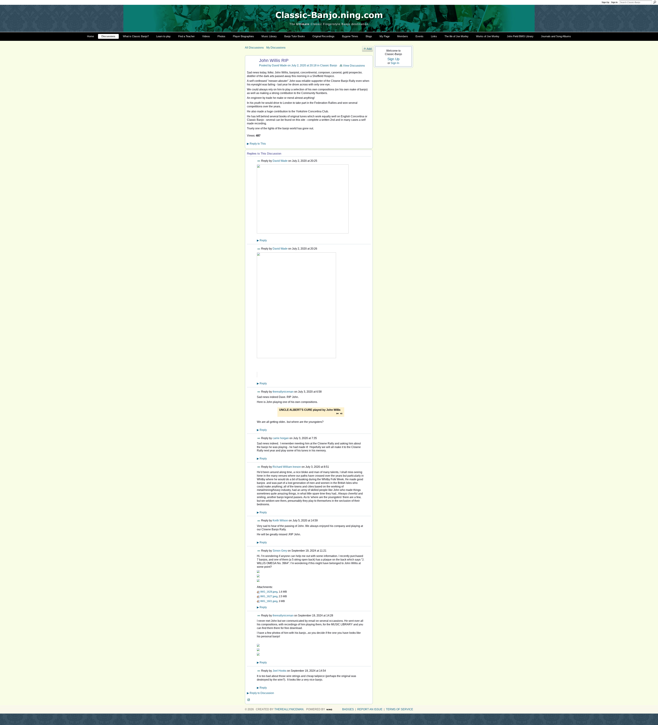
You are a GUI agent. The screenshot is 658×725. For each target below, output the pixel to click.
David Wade (279, 65)
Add (369, 48)
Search (654, 2)
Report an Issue (369, 709)
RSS (248, 700)
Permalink (258, 161)
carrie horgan (281, 438)
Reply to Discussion (260, 693)
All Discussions (254, 47)
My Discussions (275, 47)
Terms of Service (399, 709)
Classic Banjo (328, 65)
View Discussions (354, 65)
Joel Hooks (279, 670)
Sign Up (605, 2)
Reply (262, 240)
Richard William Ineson (287, 466)
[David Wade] (251, 67)
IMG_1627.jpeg (268, 596)
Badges (348, 709)
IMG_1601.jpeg (268, 601)
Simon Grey (280, 550)
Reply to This (256, 143)
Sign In (614, 2)
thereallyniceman (283, 391)
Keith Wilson (280, 520)
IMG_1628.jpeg (268, 591)
